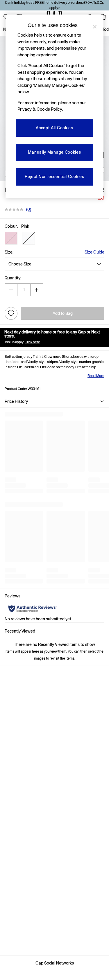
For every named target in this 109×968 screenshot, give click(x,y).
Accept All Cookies (54, 127)
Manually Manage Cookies (54, 152)
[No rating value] (15, 209)
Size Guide (94, 252)
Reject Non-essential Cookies (54, 176)
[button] (11, 238)
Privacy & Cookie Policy (39, 109)
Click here (32, 342)
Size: (9, 252)
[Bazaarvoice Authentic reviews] (33, 608)
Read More (95, 376)
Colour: (11, 226)
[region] (55, 106)
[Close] (95, 26)
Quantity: (13, 278)
